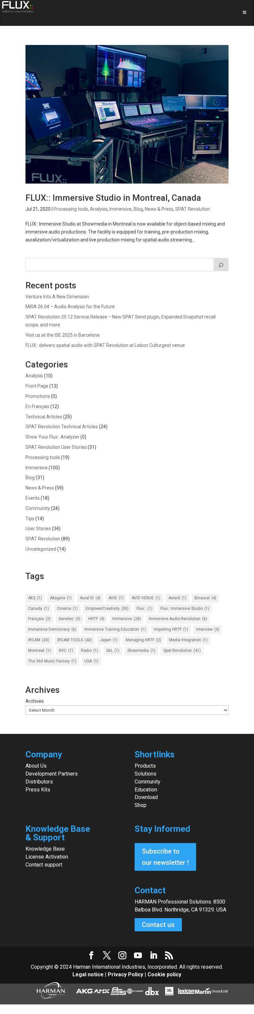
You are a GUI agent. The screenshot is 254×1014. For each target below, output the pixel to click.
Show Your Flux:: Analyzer (52, 437)
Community (37, 508)
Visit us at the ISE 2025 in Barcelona (62, 335)
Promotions (37, 396)
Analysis (98, 209)
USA (91, 661)
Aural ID (90, 598)
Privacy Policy (125, 974)
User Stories (38, 528)
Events (32, 498)
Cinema (67, 608)
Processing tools (71, 209)
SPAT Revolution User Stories (56, 447)
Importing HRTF (171, 629)
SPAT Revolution (192, 209)
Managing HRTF (143, 640)
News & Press (159, 209)
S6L (112, 650)
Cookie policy (164, 974)
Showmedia (141, 650)
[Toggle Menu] (127, 13)
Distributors (39, 782)
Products (145, 766)
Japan (109, 640)
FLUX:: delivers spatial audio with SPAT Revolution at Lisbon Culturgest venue (105, 345)
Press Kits (37, 789)
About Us (36, 766)
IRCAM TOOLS (74, 640)
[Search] (221, 264)
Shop (141, 805)
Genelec (69, 618)
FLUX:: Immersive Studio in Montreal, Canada (113, 198)
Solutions (145, 774)
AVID (116, 598)
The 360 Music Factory (52, 661)
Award (177, 598)
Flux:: (144, 608)
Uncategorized (40, 549)
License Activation (46, 857)
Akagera (61, 598)
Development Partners (51, 774)
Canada (38, 608)
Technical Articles (43, 416)
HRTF (96, 618)
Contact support (43, 865)
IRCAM (38, 640)
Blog (138, 209)
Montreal (39, 650)
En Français (37, 406)
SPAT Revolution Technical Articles (61, 426)
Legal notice (88, 974)
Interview (207, 629)
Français (39, 618)
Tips (29, 518)
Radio (89, 650)
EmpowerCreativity (107, 608)
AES (35, 598)
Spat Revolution (182, 650)
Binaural (205, 598)
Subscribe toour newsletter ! (165, 856)
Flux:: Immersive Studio (184, 608)
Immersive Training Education (115, 629)
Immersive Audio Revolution (178, 618)
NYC (66, 650)
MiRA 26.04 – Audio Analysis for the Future (70, 306)
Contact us (158, 925)
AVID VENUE (146, 598)
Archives (34, 701)
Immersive (120, 209)
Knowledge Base (45, 849)
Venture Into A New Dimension (57, 296)
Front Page (36, 386)
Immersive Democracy (52, 629)
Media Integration (188, 640)
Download (146, 797)
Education (146, 789)
